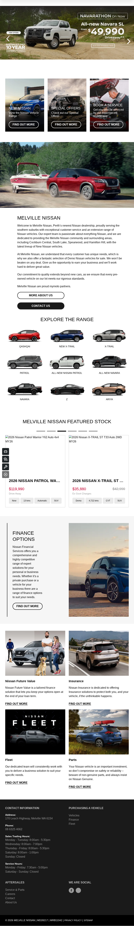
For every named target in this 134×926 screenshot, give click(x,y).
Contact (10, 898)
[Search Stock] (5, 459)
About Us (11, 902)
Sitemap (88, 920)
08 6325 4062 (13, 829)
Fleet (72, 823)
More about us (41, 295)
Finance (74, 819)
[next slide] (128, 41)
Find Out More (27, 606)
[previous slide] (7, 38)
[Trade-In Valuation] (5, 451)
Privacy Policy (73, 920)
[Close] (5, 474)
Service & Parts (14, 889)
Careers (10, 893)
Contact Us (41, 305)
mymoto (54, 286)
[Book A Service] (5, 466)
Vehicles (74, 815)
